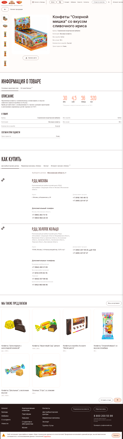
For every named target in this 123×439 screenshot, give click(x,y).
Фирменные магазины (51, 418)
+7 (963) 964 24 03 (40, 218)
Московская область (56, 173)
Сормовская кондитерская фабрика (68, 31)
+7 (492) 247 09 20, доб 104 (84, 250)
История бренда (26, 88)
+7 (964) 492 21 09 (40, 267)
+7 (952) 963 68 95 (40, 285)
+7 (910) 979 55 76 (39, 273)
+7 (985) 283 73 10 (39, 215)
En (108, 2)
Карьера (25, 418)
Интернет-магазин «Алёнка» (60, 166)
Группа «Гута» (48, 425)
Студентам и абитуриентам (27, 423)
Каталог (4, 408)
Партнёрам (26, 414)
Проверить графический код (103, 425)
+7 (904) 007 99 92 (40, 279)
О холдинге (6, 420)
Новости (79, 2)
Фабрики (73, 2)
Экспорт (46, 166)
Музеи (24, 427)
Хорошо (116, 435)
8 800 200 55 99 (103, 415)
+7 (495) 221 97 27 (80, 201)
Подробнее (47, 436)
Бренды (4, 412)
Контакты (86, 2)
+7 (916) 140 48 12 (80, 198)
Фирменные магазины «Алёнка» (31, 166)
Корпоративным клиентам (28, 409)
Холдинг (67, 2)
